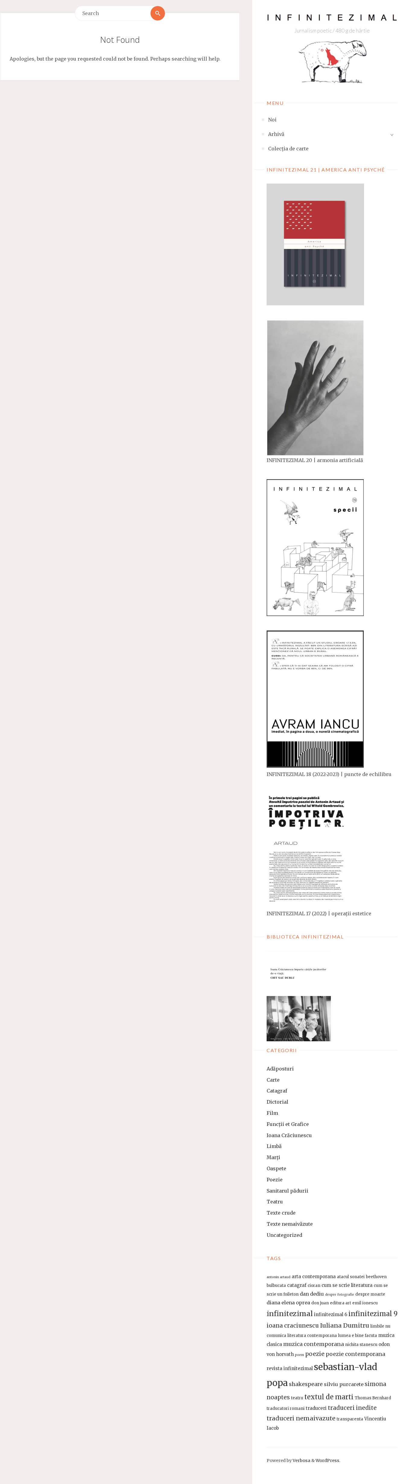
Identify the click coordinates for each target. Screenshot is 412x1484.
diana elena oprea (288, 1303)
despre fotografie (339, 1295)
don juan (320, 1303)
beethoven (376, 1276)
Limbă (274, 1146)
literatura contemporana (312, 1335)
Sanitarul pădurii (287, 1191)
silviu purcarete (343, 1384)
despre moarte (370, 1294)
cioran (314, 1285)
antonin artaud (278, 1277)
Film (272, 1113)
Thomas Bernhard (373, 1398)
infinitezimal (290, 1313)
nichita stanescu (361, 1344)
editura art (340, 1303)
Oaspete (276, 1168)
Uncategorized (284, 1235)
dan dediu (312, 1294)
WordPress (327, 1460)
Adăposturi (280, 1069)
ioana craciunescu (293, 1325)
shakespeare (306, 1384)
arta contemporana (314, 1276)
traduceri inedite (352, 1407)
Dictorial (277, 1102)
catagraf (296, 1285)
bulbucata (276, 1285)
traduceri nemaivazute (301, 1418)
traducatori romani (286, 1408)
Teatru (275, 1202)
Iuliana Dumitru (344, 1325)
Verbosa (301, 1460)
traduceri (316, 1408)
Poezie (275, 1180)
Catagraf (277, 1091)
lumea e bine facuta (357, 1335)
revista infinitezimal (290, 1368)
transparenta (350, 1419)
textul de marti (328, 1397)
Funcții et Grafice (288, 1124)
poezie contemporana (355, 1354)
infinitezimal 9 (373, 1314)
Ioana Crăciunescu (289, 1135)
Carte (273, 1080)
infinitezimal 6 (330, 1314)
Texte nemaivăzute (290, 1224)
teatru (297, 1398)
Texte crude (281, 1213)
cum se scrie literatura (347, 1285)
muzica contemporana (313, 1344)
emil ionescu (365, 1303)
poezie (315, 1353)
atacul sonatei (351, 1276)
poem (299, 1355)
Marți (273, 1157)
